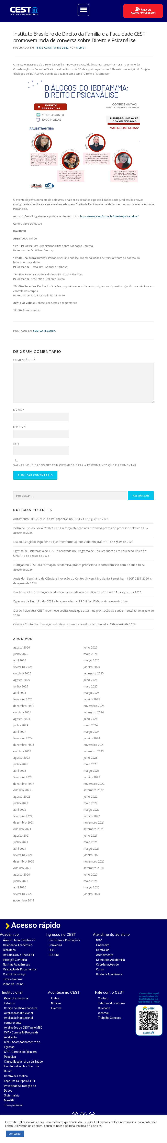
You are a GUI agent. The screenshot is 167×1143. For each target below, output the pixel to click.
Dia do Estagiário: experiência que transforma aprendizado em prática (59, 542)
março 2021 (91, 848)
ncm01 (81, 47)
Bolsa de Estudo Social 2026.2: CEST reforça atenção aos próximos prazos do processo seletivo (76, 528)
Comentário (24, 360)
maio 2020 (91, 881)
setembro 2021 (94, 829)
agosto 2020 (21, 874)
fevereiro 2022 (22, 816)
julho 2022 (90, 796)
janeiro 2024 (92, 738)
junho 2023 (20, 764)
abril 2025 (19, 693)
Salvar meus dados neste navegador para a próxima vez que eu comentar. (75, 465)
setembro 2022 (94, 790)
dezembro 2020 (23, 861)
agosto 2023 (21, 757)
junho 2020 (20, 881)
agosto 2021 (21, 835)
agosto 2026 (21, 647)
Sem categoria (44, 331)
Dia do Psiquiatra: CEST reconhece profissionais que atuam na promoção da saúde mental (73, 610)
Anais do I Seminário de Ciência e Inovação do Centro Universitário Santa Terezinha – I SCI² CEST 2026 (81, 578)
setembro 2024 (94, 712)
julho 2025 (90, 680)
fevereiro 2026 (22, 667)
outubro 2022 (22, 790)
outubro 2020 (22, 868)
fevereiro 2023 (22, 777)
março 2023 (91, 771)
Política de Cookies (89, 1125)
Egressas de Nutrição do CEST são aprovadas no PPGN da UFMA (56, 601)
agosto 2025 (21, 680)
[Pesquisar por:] (70, 495)
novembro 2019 (23, 900)
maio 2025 (91, 686)
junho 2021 (20, 842)
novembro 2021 (94, 822)
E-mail (19, 426)
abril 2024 (19, 732)
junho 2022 (20, 803)
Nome (19, 409)
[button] (83, 10)
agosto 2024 (21, 719)
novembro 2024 (94, 706)
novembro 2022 (94, 784)
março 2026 (91, 660)
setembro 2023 (94, 751)
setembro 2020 (94, 868)
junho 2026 (20, 654)
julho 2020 (90, 874)
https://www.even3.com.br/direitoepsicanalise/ (109, 216)
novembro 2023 (94, 745)
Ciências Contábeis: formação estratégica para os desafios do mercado (60, 624)
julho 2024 (90, 719)
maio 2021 (91, 842)
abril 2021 (19, 848)
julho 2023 (90, 757)
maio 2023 (91, 764)
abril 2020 (19, 887)
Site (16, 443)
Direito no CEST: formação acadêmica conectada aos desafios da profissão (63, 592)
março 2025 (91, 693)
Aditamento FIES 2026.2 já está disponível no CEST (46, 519)
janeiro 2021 (92, 855)
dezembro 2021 (23, 822)
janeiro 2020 (92, 894)
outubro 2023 (22, 751)
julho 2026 (90, 647)
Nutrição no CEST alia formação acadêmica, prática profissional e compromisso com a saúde (75, 565)
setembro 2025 (94, 673)
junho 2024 (20, 725)
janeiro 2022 (92, 816)
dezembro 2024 (23, 706)
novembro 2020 (94, 861)
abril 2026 (19, 660)
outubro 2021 (22, 829)
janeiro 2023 (92, 777)
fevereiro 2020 (22, 894)
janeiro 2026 (92, 667)
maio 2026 (91, 654)
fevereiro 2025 (22, 699)
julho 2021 (90, 835)
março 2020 (91, 887)
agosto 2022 (21, 796)
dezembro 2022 (23, 784)
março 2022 (91, 810)
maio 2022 (91, 803)
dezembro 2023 (23, 745)
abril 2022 (19, 810)
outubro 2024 (22, 712)
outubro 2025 (22, 673)
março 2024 (91, 732)
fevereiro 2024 (22, 738)
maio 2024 (91, 725)
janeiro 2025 (92, 699)
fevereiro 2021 (22, 855)
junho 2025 (20, 686)
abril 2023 (19, 771)
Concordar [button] (15, 1133)
